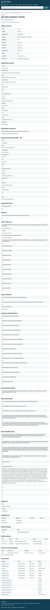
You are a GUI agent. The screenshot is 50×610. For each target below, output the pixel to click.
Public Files (29, 4)
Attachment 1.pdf (5, 563)
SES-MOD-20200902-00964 (23, 532)
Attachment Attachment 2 (7, 587)
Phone (9, 607)
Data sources (14, 607)
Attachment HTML (5, 594)
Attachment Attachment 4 (7, 582)
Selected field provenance (7, 554)
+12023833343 (5, 189)
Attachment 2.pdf (5, 566)
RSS (19, 607)
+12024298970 (5, 110)
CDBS (19, 4)
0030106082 (20, 34)
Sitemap (23, 607)
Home (2, 12)
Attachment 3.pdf (5, 573)
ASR (13, 4)
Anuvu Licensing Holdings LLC (15, 12)
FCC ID (2, 607)
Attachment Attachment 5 (7, 580)
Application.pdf (5, 570)
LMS (16, 4)
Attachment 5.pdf (5, 575)
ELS (8, 4)
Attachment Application (6, 592)
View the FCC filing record (23, 58)
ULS (10, 4)
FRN (6, 607)
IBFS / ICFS (3, 4)
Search (46, 7)
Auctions (24, 4)
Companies (35, 4)
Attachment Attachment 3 (7, 584)
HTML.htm (4, 568)
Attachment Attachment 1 (7, 589)
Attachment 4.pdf (5, 577)
